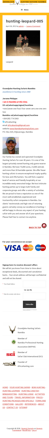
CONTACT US (12, 407)
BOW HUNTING (38, 387)
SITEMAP (23, 407)
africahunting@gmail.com (19, 125)
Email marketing (27, 309)
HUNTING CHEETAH (30, 390)
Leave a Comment (33, 26)
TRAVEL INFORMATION (25, 397)
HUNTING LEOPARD (11, 390)
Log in (34, 430)
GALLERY (19, 404)
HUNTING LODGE (26, 394)
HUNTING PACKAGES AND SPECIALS (18, 400)
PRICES (39, 397)
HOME (5, 387)
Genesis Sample (27, 428)
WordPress (26, 430)
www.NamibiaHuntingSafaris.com (24, 128)
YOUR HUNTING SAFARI (20, 387)
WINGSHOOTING (10, 394)
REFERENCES (30, 404)
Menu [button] (26, 10)
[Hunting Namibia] (25, 5)
